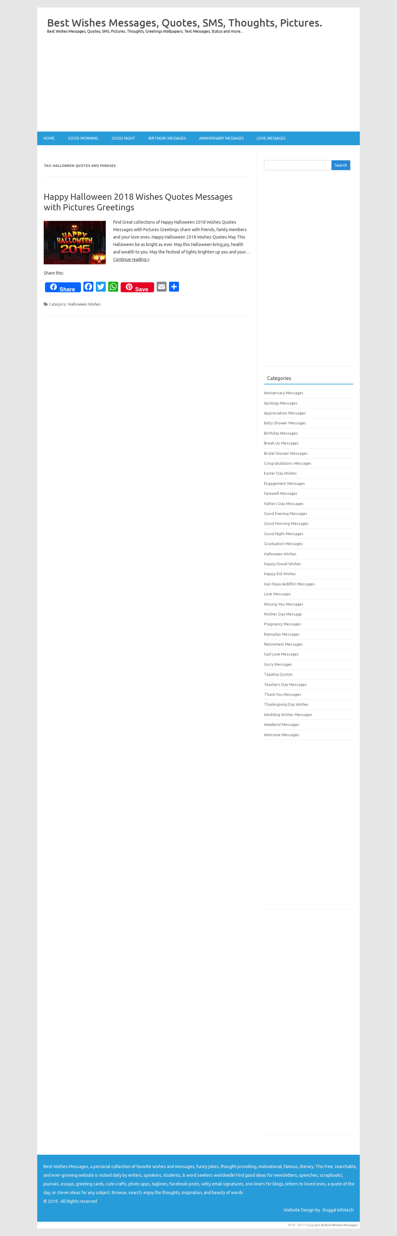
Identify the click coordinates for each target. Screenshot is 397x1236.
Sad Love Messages (281, 654)
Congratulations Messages (287, 463)
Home (49, 138)
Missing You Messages (283, 604)
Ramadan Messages (282, 634)
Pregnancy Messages (282, 624)
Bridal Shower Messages (286, 453)
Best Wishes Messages (341, 1225)
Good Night (123, 138)
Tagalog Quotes (278, 674)
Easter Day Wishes (280, 473)
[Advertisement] (198, 88)
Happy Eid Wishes (280, 573)
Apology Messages (280, 403)
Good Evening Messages (285, 513)
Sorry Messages (278, 664)
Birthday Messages (167, 138)
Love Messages (271, 138)
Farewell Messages (280, 493)
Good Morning (83, 138)
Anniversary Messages (221, 138)
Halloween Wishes (84, 304)
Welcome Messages (281, 734)
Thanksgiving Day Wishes (286, 704)
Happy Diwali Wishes (282, 564)
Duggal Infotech (338, 1209)
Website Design (299, 1209)
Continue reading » (131, 259)
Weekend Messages (281, 724)
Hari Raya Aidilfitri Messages (289, 584)
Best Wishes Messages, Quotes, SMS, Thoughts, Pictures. (184, 22)
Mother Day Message (283, 614)
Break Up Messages (281, 443)
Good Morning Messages (286, 523)
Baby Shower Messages (285, 423)
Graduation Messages (283, 543)
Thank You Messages (282, 694)
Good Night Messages (283, 533)
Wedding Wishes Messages (288, 714)
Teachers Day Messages (285, 684)
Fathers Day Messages (284, 503)
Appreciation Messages (285, 413)
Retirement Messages (283, 644)
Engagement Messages (284, 483)
